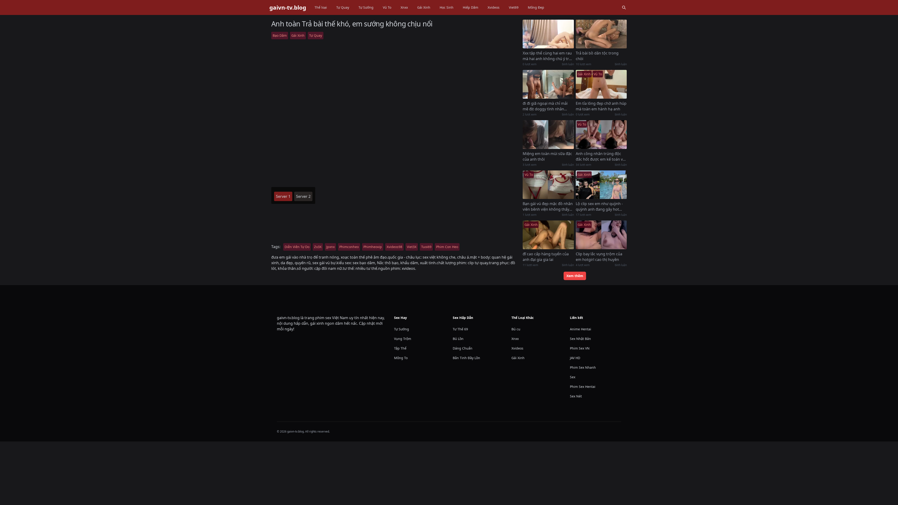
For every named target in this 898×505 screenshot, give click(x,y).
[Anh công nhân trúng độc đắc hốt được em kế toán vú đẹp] (601, 134)
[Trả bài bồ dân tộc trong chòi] (601, 34)
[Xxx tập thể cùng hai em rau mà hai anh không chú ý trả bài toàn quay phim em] (548, 34)
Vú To (387, 7)
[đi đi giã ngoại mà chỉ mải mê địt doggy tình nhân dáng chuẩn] (548, 84)
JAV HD (575, 358)
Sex (572, 377)
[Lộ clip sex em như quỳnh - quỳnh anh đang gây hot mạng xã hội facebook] (601, 184)
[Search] (624, 7)
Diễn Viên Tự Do (297, 247)
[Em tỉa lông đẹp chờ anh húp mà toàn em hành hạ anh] (601, 84)
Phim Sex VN (580, 348)
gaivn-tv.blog (287, 7)
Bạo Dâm (280, 35)
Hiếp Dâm (470, 7)
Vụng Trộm (402, 338)
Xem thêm (574, 276)
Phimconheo (349, 247)
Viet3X (411, 247)
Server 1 (283, 196)
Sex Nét (576, 396)
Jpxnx (330, 247)
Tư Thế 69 (460, 329)
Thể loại (321, 7)
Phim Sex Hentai (582, 386)
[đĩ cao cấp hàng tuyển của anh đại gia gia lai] (548, 234)
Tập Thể (400, 348)
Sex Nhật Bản (580, 338)
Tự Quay (342, 7)
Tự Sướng (365, 7)
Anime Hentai (580, 329)
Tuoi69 (426, 247)
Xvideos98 (394, 247)
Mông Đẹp (536, 7)
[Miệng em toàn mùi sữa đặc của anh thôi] (548, 134)
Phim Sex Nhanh (583, 367)
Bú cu (515, 329)
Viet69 (513, 7)
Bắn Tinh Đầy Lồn (466, 358)
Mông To (401, 358)
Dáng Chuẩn (462, 348)
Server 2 (303, 196)
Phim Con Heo (447, 247)
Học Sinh (446, 7)
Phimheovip (372, 247)
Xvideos (494, 7)
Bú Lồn (458, 338)
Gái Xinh (423, 7)
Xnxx (404, 7)
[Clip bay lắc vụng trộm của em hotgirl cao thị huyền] (601, 234)
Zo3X (318, 247)
